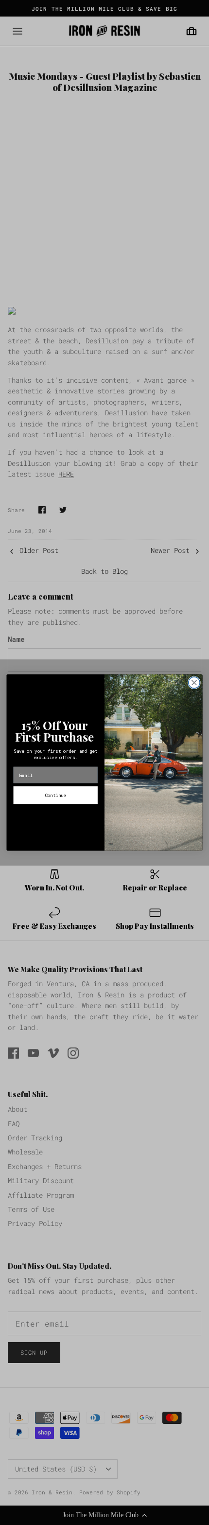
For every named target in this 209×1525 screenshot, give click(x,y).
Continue (55, 795)
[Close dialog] (194, 683)
